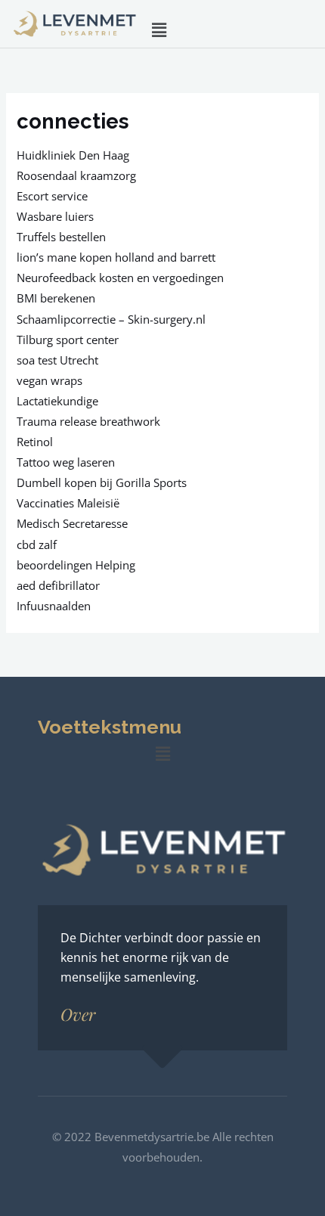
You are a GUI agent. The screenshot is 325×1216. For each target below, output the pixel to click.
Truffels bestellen (61, 236)
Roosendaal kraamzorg (76, 175)
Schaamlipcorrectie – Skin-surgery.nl (111, 319)
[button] (159, 29)
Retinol (35, 441)
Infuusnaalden (54, 605)
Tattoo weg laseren (66, 462)
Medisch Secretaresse (72, 523)
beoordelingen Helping (76, 564)
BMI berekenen (56, 298)
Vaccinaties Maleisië (68, 502)
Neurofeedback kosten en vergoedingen (120, 277)
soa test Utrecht (57, 360)
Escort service (52, 195)
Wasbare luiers (55, 216)
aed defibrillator (58, 585)
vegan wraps (49, 380)
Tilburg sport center (68, 339)
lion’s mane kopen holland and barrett (116, 257)
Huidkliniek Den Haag (73, 155)
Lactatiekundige (57, 400)
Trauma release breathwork (88, 421)
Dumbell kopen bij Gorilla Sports (102, 482)
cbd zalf (37, 544)
